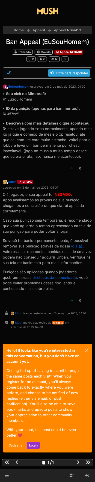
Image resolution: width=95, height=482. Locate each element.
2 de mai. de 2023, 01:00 (67, 86)
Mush (12, 182)
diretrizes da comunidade (55, 277)
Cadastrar (16, 445)
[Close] (86, 350)
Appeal (59, 322)
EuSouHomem (18, 86)
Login (33, 445)
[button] (6, 475)
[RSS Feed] (65, 59)
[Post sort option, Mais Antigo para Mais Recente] (9, 73)
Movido (45, 52)
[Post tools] (88, 168)
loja (74, 246)
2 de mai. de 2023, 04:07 (40, 187)
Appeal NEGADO (70, 52)
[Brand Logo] (47, 11)
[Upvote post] (72, 168)
